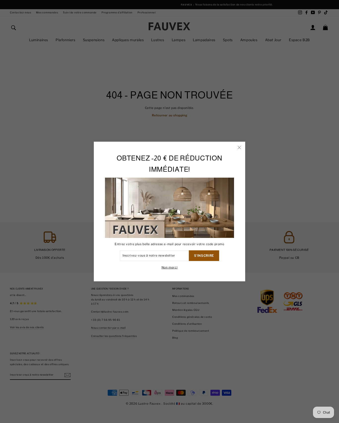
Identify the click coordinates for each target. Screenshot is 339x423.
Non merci (169, 267)
